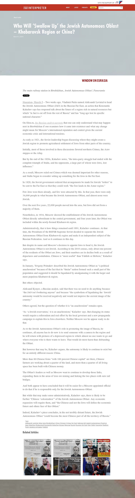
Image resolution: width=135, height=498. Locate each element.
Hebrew (80, 423)
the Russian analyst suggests (49, 122)
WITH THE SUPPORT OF (106, 3)
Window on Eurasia (95, 81)
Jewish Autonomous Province (96, 423)
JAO (84, 423)
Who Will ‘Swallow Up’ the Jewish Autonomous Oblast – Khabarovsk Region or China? (66, 28)
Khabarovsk (40, 425)
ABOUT (68, 8)
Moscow (67, 425)
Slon (89, 425)
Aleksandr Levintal (31, 423)
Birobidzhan (50, 423)
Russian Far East (81, 425)
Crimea (68, 423)
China (57, 423)
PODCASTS (85, 8)
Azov (44, 423)
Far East (74, 423)
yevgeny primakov (35, 427)
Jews (26, 425)
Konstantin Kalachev (51, 425)
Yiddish (45, 427)
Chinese (63, 423)
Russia (73, 425)
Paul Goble (17, 17)
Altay (40, 423)
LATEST (76, 8)
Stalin (93, 425)
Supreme (99, 425)
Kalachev (32, 425)
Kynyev (61, 425)
